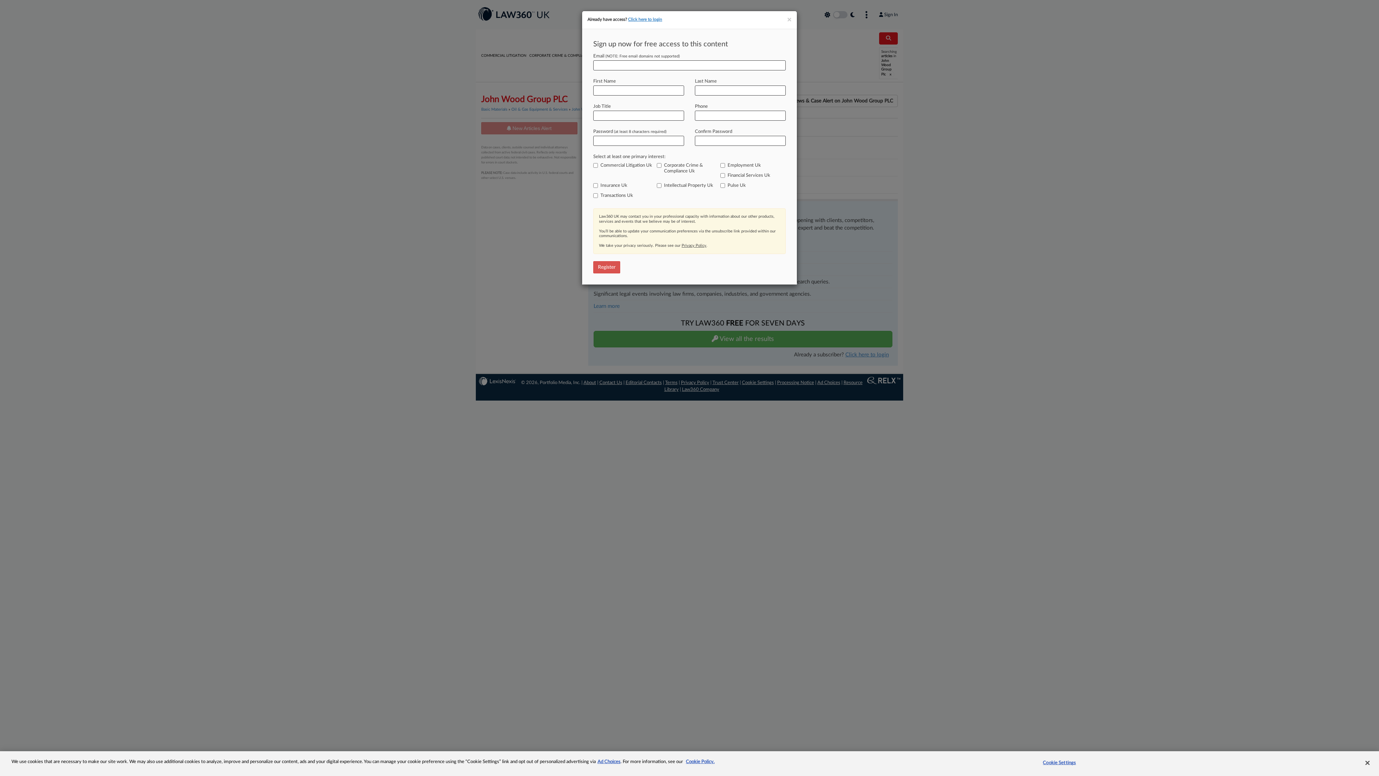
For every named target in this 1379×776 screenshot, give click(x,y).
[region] (689, 763)
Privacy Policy (694, 246)
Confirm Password (713, 131)
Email (636, 56)
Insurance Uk (613, 185)
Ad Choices (609, 761)
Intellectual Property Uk (688, 185)
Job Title (602, 106)
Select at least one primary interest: (629, 156)
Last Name (706, 81)
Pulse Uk (737, 185)
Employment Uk (744, 165)
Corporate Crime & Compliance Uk (683, 168)
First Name (604, 81)
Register (607, 267)
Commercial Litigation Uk (626, 165)
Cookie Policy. (700, 761)
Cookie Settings (1059, 763)
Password (630, 131)
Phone (701, 106)
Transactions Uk (616, 195)
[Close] (1367, 763)
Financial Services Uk (749, 175)
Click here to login (645, 19)
